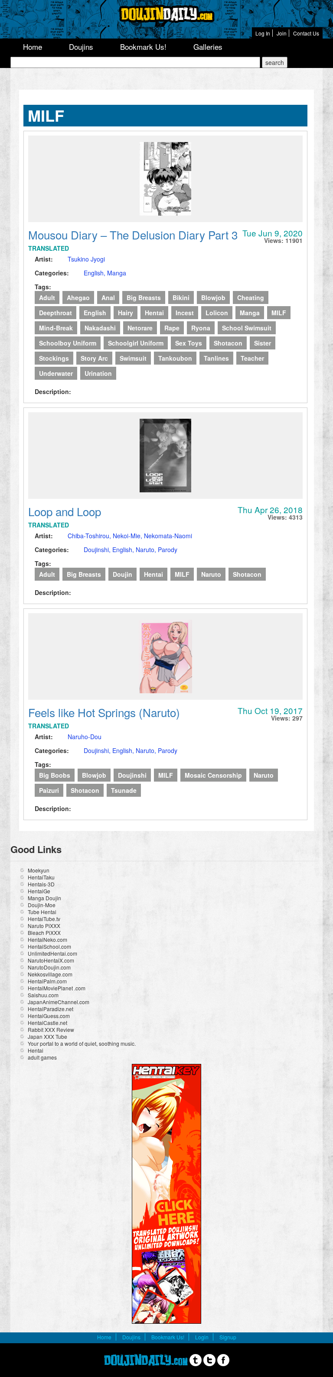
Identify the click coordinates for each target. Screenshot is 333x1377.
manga (250, 312)
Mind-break (56, 327)
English (95, 312)
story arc (94, 358)
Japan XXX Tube (47, 1036)
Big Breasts (144, 297)
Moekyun (38, 870)
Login (202, 1337)
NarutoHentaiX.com (51, 960)
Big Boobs (54, 775)
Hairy (125, 312)
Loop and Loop (64, 511)
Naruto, (147, 549)
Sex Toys (188, 343)
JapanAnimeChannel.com (58, 1001)
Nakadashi (100, 327)
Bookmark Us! (143, 46)
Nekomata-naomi (168, 535)
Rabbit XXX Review (51, 1029)
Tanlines (216, 358)
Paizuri (49, 790)
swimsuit (133, 358)
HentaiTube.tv (44, 918)
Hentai (154, 312)
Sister (262, 343)
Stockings (54, 358)
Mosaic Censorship (213, 775)
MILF (278, 312)
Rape (172, 327)
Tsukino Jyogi (86, 259)
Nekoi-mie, (128, 535)
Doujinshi (132, 775)
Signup (227, 1337)
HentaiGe (39, 891)
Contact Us (306, 33)
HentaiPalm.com (47, 981)
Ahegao (78, 297)
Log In (262, 33)
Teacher (252, 358)
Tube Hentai (42, 911)
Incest (185, 312)
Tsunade (124, 790)
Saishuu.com (43, 995)
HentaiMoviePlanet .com (56, 988)
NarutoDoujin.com (49, 967)
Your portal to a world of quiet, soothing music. (82, 1043)
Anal (108, 297)
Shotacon (228, 343)
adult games (42, 1057)
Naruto (211, 574)
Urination (98, 373)
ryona (200, 327)
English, (95, 272)
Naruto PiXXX (44, 925)
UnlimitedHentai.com (52, 953)
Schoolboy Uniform (67, 343)
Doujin (122, 574)
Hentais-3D (41, 884)
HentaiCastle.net (47, 1022)
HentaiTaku (41, 877)
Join (282, 33)
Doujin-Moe (42, 904)
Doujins (81, 46)
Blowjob (213, 297)
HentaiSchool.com (49, 946)
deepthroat (55, 312)
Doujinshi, (98, 549)
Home (32, 46)
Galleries (207, 46)
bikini (181, 297)
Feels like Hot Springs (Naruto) (104, 712)
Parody (167, 549)
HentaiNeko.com (47, 939)
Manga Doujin (44, 898)
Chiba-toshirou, (90, 535)
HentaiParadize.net (50, 1008)
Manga (116, 272)
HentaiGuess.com (49, 1015)
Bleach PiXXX (44, 932)
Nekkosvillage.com (50, 974)
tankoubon (175, 358)
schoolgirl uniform (135, 343)
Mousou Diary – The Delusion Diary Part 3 (133, 234)
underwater (56, 373)
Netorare (140, 327)
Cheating (250, 297)
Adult (47, 297)
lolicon (217, 312)
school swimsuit (246, 327)
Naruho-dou (84, 736)
